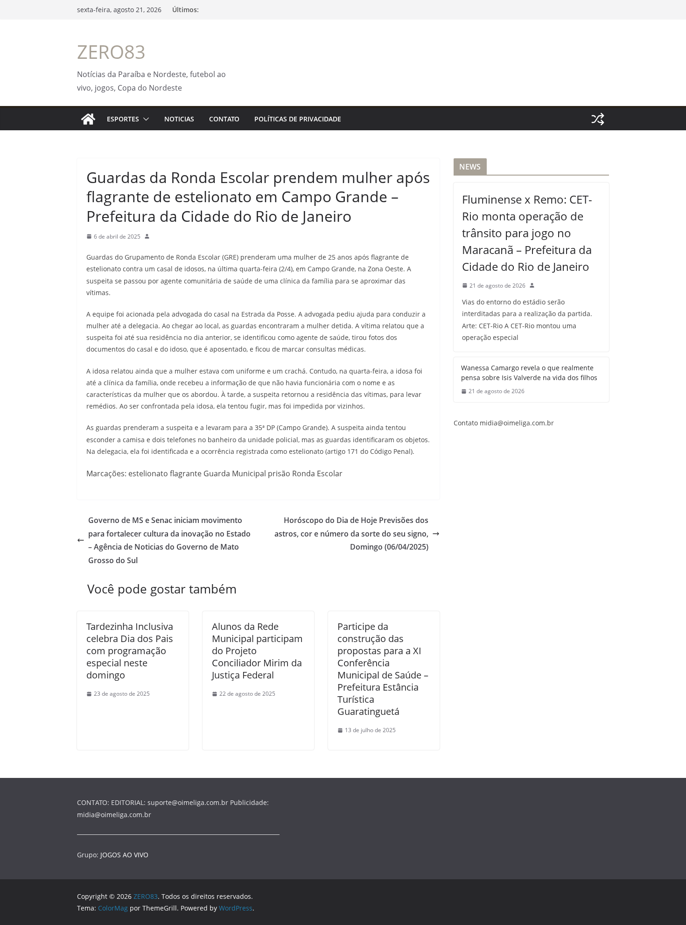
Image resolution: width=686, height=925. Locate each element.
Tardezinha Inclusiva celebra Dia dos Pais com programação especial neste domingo (129, 650)
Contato (224, 118)
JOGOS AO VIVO (124, 854)
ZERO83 (111, 51)
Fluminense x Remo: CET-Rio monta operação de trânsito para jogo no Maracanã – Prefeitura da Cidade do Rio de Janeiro (527, 232)
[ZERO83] (88, 119)
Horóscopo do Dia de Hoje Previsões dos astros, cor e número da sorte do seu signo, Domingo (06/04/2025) (351, 533)
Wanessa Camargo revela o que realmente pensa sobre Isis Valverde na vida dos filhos (529, 372)
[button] (144, 119)
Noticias (179, 118)
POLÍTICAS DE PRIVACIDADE (297, 118)
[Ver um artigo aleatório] (598, 119)
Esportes (123, 118)
